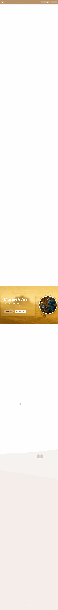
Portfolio (15, 2)
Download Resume (20, 311)
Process (34, 2)
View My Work (9, 311)
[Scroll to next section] (30, 606)
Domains (29, 2)
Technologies (22, 2)
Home (10, 2)
